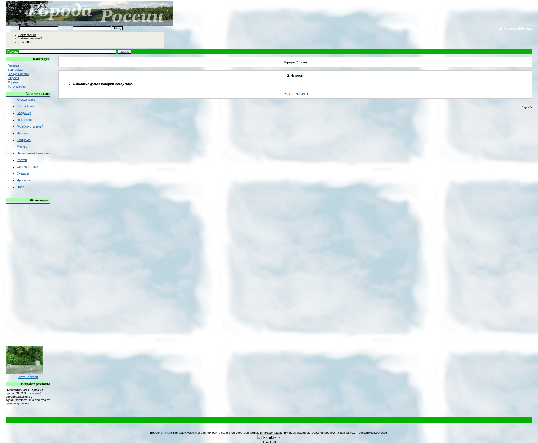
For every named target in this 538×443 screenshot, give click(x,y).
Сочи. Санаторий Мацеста (24, 373)
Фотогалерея (17, 86)
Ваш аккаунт (16, 69)
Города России (18, 74)
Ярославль (25, 180)
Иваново (23, 133)
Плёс (20, 186)
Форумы (13, 82)
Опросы (13, 78)
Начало (301, 93)
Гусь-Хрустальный (30, 126)
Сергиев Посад (27, 166)
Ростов (22, 160)
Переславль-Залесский (33, 153)
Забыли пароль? (30, 38)
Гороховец (24, 119)
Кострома (24, 140)
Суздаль (23, 173)
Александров (26, 99)
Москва (22, 146)
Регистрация (27, 35)
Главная (13, 65)
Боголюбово (25, 106)
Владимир (24, 113)
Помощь (24, 41)
